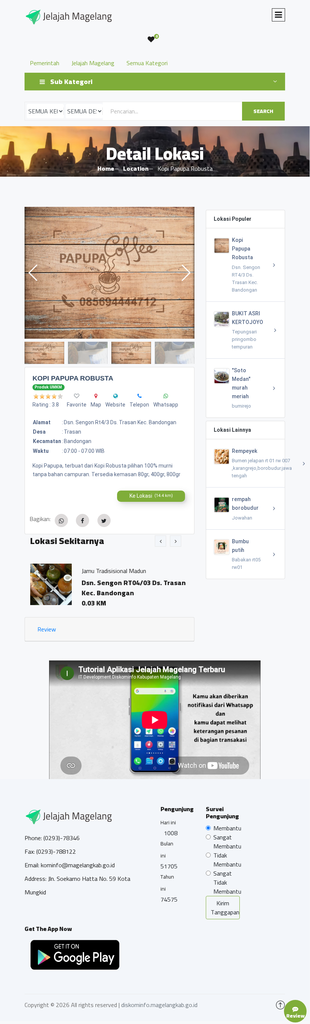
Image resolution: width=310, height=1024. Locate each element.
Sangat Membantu (227, 842)
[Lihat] (118, 273)
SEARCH (263, 111)
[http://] (115, 396)
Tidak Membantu (227, 860)
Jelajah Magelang (92, 63)
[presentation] (160, 541)
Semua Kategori (147, 63)
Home (105, 168)
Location (135, 168)
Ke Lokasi (151, 496)
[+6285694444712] (139, 396)
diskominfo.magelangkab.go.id (159, 1004)
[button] (185, 272)
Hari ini (168, 822)
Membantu (227, 828)
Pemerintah (44, 63)
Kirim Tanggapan (225, 907)
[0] (151, 39)
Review (46, 629)
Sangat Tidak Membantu (227, 882)
